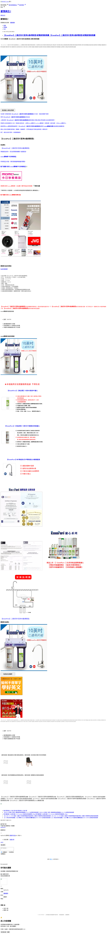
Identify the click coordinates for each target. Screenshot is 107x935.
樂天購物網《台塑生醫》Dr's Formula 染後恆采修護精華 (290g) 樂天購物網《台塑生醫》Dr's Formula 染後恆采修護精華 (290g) (35, 814)
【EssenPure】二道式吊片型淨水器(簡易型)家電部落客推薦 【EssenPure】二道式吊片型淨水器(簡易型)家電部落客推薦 (49, 35)
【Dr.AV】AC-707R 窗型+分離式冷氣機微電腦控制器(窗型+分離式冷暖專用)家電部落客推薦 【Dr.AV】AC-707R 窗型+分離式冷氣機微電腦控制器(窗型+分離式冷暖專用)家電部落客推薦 (50, 816)
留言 (14, 835)
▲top (2, 842)
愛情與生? (6, 11)
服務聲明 (67, 914)
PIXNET (42, 914)
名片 (4, 29)
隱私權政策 (61, 914)
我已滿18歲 (3, 932)
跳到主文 (3, 15)
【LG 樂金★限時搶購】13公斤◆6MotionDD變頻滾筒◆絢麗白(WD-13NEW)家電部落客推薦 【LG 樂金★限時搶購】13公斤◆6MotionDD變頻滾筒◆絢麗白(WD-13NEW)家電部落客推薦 (50, 817)
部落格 (5, 27)
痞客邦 (11, 835)
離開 (8, 932)
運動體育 (12, 22)
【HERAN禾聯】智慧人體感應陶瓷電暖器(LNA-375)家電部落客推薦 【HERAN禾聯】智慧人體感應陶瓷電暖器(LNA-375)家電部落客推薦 (38, 812)
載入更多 (3, 845)
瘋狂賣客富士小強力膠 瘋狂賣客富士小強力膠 (15, 810)
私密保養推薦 (4, 269)
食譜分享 (12, 839)
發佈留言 (3, 853)
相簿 (4, 25)
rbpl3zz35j (3, 827)
